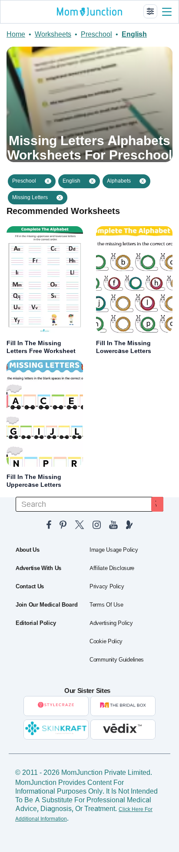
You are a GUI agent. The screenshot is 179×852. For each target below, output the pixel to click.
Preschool (96, 34)
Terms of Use (106, 605)
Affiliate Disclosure (112, 568)
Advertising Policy (111, 623)
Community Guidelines (117, 660)
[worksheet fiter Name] (150, 11)
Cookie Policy (106, 641)
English (134, 34)
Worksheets (53, 34)
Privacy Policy (107, 587)
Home (16, 34)
